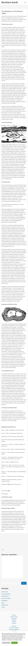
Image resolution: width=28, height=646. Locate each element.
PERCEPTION (5, 605)
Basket (14, 621)
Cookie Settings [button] (6, 642)
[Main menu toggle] (25, 2)
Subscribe (14, 619)
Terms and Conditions (14, 627)
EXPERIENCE (4, 600)
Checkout (14, 623)
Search (23, 583)
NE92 (9, 490)
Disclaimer (14, 626)
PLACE (3, 607)
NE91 (8, 484)
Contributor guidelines (14, 629)
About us (14, 615)
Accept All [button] (14, 642)
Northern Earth (9, 2)
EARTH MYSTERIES (6, 598)
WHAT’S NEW (5, 591)
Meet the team (14, 616)
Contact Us (14, 618)
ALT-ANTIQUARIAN (6, 594)
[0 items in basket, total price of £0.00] (3, 550)
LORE (3, 602)
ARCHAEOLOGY (5, 596)
